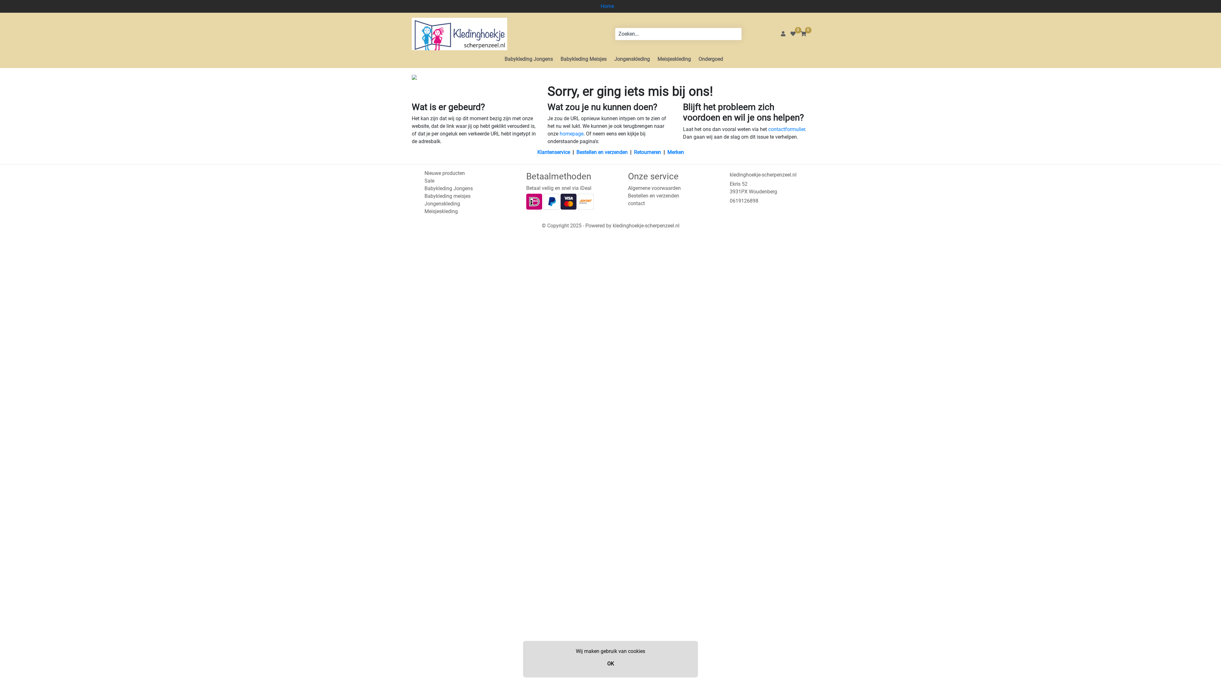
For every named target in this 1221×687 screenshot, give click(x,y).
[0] (793, 34)
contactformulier (786, 129)
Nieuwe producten (444, 173)
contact (636, 203)
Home (607, 6)
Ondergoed (711, 59)
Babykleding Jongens (529, 59)
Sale (429, 181)
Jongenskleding (632, 59)
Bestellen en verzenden (602, 152)
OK (610, 664)
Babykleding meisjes (447, 196)
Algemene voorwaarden (654, 188)
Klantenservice (553, 152)
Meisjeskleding (674, 59)
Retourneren (647, 152)
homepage (571, 134)
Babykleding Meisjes (584, 59)
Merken (675, 152)
